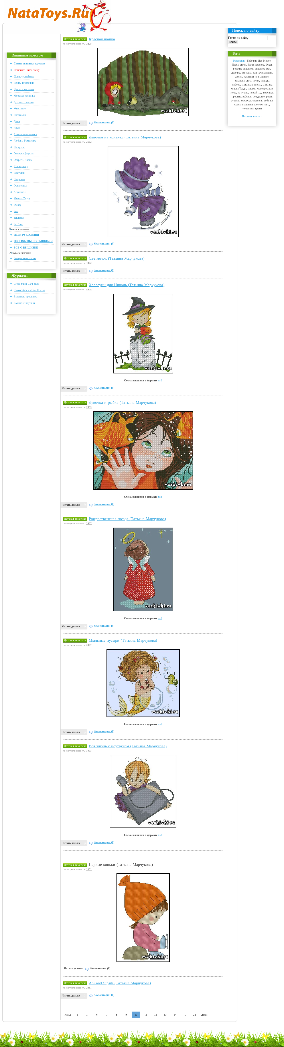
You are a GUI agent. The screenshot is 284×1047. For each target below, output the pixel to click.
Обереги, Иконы (23, 159)
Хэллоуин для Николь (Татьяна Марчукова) (126, 285)
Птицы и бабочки (24, 82)
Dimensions (239, 60)
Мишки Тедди (22, 198)
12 (155, 1014)
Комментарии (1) (104, 270)
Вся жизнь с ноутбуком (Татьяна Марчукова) (128, 746)
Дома (17, 121)
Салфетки (19, 179)
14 (175, 1014)
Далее (204, 1014)
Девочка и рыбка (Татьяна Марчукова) (122, 402)
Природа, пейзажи (24, 76)
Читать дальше (71, 123)
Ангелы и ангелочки (25, 134)
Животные (20, 108)
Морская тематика (24, 95)
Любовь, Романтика (25, 140)
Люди (17, 127)
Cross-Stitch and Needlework (29, 290)
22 (194, 1014)
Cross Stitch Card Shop (26, 283)
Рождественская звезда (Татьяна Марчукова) (127, 519)
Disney (17, 204)
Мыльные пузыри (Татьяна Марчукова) (123, 640)
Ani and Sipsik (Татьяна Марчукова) (120, 983)
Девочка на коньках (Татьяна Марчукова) (125, 137)
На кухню (19, 147)
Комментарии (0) (104, 122)
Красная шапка (102, 39)
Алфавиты (20, 192)
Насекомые (20, 115)
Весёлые (18, 224)
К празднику (21, 166)
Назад (68, 1014)
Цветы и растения (24, 89)
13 (165, 1014)
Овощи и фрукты (24, 153)
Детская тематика (24, 102)
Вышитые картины (24, 303)
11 (145, 1014)
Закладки (19, 217)
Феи (16, 211)
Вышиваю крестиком (25, 296)
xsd (160, 380)
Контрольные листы (25, 258)
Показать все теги (252, 116)
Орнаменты (20, 185)
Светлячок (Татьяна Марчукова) (116, 258)
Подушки (19, 172)
